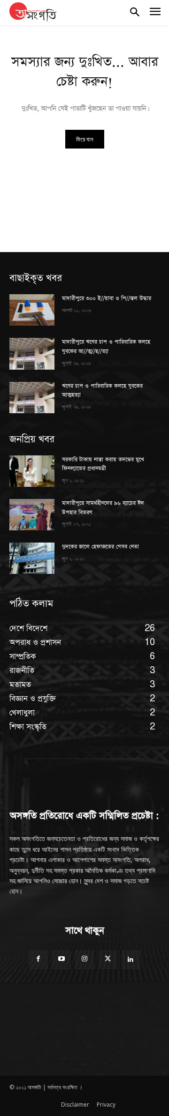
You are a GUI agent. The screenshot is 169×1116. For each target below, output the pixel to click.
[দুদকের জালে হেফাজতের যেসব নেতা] (31, 558)
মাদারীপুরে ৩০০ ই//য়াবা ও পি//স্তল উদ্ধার (106, 298)
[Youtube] (61, 960)
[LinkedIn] (131, 960)
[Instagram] (84, 960)
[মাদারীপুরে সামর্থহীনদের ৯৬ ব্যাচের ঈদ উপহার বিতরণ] (31, 514)
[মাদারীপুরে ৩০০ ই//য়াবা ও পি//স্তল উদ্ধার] (31, 310)
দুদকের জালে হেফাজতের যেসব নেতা (100, 547)
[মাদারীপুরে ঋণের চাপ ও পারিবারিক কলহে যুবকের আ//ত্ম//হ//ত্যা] (31, 353)
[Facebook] (38, 960)
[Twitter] (108, 960)
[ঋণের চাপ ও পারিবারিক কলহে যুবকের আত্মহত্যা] (31, 397)
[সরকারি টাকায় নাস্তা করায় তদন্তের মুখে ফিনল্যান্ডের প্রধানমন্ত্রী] (31, 471)
